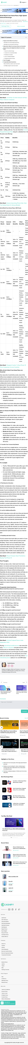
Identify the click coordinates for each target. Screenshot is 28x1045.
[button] (24, 711)
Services (3, 914)
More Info (3, 986)
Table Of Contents (6, 37)
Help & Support (4, 973)
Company (3, 940)
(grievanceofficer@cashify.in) (7, 1023)
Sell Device (3, 958)
